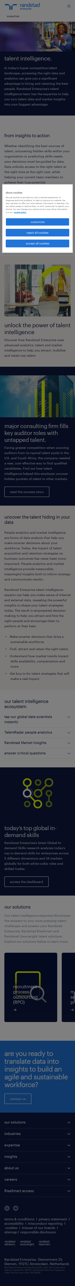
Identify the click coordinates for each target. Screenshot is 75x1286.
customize (37, 221)
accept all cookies (37, 243)
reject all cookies (37, 232)
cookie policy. (20, 212)
